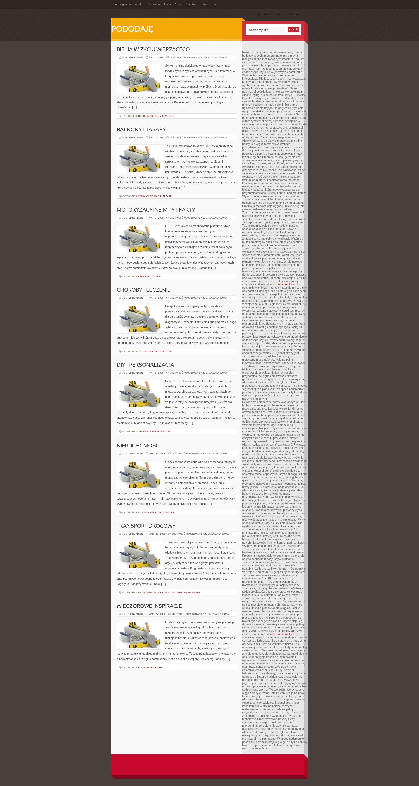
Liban (167, 4)
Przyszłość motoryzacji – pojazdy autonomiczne (169, 592)
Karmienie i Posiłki (149, 276)
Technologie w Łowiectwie (155, 351)
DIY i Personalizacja (145, 365)
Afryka (139, 4)
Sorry (178, 4)
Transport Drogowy (146, 526)
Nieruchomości (139, 446)
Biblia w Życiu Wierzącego (153, 49)
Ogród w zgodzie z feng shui (156, 116)
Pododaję (132, 29)
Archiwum (154, 4)
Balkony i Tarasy (141, 130)
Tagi (205, 4)
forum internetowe (284, 284)
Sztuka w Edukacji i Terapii (155, 196)
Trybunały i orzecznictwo (154, 431)
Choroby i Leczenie (143, 290)
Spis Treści (192, 4)
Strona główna (122, 4)
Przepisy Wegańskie (150, 667)
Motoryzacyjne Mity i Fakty (156, 210)
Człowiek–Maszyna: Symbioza (156, 512)
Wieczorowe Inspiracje (149, 606)
